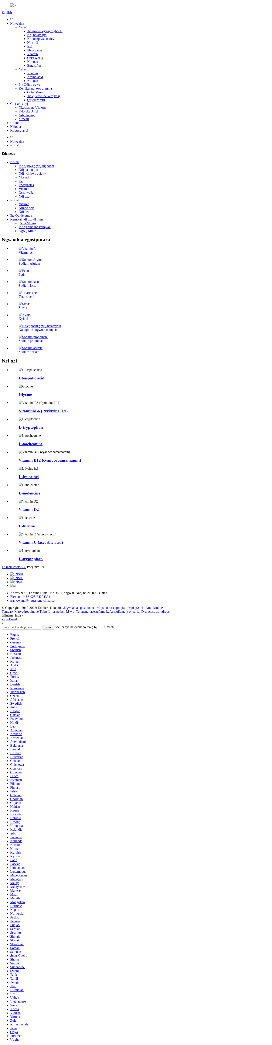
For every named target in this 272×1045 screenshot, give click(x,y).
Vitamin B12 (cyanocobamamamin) (50, 460)
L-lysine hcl (29, 477)
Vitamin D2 (29, 509)
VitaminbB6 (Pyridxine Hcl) (43, 411)
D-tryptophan (31, 427)
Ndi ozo (32, 61)
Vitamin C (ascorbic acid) (41, 542)
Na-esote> (15, 567)
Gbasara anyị (19, 103)
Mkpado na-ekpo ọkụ (111, 608)
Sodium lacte (27, 285)
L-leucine (27, 526)
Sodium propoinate (31, 341)
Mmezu (24, 119)
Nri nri (23, 27)
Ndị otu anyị (27, 115)
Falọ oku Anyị (28, 111)
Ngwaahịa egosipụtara (79, 608)
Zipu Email (9, 619)
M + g (70, 611)
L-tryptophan (31, 559)
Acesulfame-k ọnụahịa (124, 611)
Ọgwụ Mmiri (36, 100)
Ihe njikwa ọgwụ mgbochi (44, 31)
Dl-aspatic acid (31, 378)
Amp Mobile (154, 608)
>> (24, 567)
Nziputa (15, 126)
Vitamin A (26, 252)
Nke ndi (32, 42)
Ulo (12, 19)
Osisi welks (35, 58)
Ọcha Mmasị (35, 92)
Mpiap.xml (135, 608)
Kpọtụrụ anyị (19, 130)
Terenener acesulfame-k (92, 611)
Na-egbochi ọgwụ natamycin (38, 329)
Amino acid (35, 77)
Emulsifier (34, 65)
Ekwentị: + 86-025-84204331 (30, 596)
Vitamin (32, 54)
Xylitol (23, 318)
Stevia (23, 307)
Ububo (15, 123)
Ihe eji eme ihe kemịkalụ (43, 96)
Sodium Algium (29, 263)
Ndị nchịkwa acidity (40, 39)
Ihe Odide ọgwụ (30, 84)
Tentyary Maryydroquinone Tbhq (24, 611)
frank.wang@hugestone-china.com (33, 600)
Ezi (29, 46)
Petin (22, 274)
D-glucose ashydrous (155, 611)
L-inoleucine (29, 493)
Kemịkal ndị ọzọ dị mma (35, 88)
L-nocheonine (30, 444)
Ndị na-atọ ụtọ (37, 35)
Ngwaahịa (17, 23)
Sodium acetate (29, 352)
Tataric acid (26, 296)
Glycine (25, 394)
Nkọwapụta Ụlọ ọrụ (32, 107)
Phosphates (34, 50)
